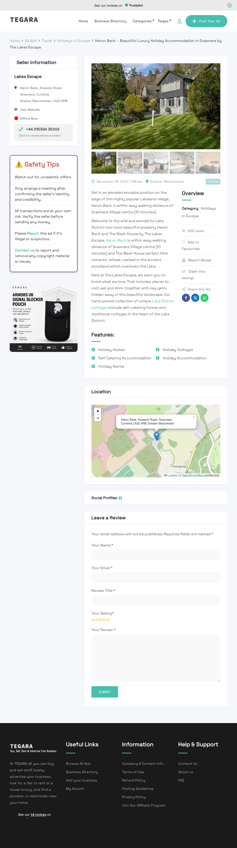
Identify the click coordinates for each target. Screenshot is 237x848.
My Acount (75, 788)
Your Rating (102, 613)
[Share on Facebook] (186, 298)
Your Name (102, 545)
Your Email (101, 567)
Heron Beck (116, 240)
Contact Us (187, 763)
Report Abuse (199, 260)
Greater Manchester (167, 181)
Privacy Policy (134, 797)
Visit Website (30, 110)
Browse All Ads (78, 763)
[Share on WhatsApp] (204, 298)
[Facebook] (120, 498)
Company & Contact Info (142, 763)
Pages (163, 21)
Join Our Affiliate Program (143, 805)
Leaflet (172, 475)
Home (83, 21)
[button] (156, 436)
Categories (142, 21)
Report (33, 233)
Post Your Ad (209, 21)
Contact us (24, 250)
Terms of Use (133, 772)
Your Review (103, 629)
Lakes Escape (28, 76)
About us (185, 772)
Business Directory (110, 21)
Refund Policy (133, 780)
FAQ (181, 780)
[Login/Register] (180, 21)
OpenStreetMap (193, 475)
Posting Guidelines (137, 788)
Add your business (81, 780)
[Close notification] (229, 5)
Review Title (103, 590)
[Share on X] (195, 298)
